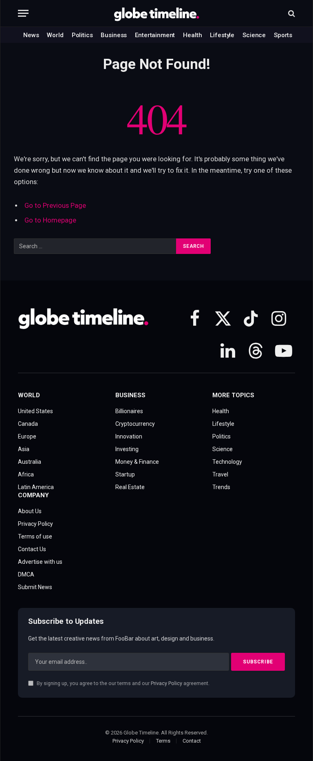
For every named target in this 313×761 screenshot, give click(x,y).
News (31, 35)
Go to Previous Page (55, 205)
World (55, 35)
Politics (82, 35)
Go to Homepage (50, 220)
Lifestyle (222, 35)
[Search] (291, 13)
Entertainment (155, 35)
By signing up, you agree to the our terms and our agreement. (122, 683)
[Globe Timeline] (157, 13)
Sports (283, 35)
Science (254, 35)
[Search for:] (95, 246)
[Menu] (23, 13)
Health (192, 35)
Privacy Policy (166, 683)
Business (114, 35)
